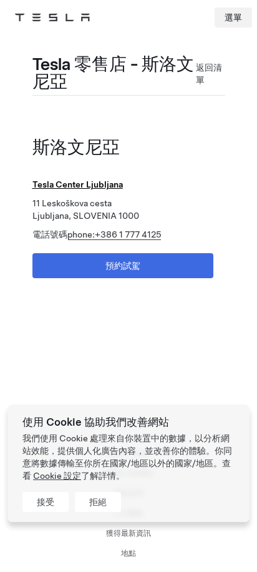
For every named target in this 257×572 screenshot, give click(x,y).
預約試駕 (122, 266)
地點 (128, 553)
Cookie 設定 (57, 476)
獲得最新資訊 (128, 533)
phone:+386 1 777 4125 (114, 234)
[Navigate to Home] (52, 17)
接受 (45, 502)
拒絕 (98, 502)
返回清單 (209, 74)
